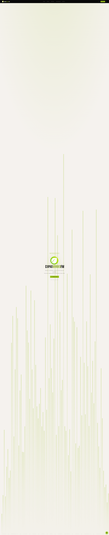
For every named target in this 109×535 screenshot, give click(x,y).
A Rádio (48, 1)
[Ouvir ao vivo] (107, 533)
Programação (58, 1)
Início (44, 1)
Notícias (52, 1)
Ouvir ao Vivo (55, 276)
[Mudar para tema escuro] (106, 1)
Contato (63, 1)
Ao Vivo (103, 1)
